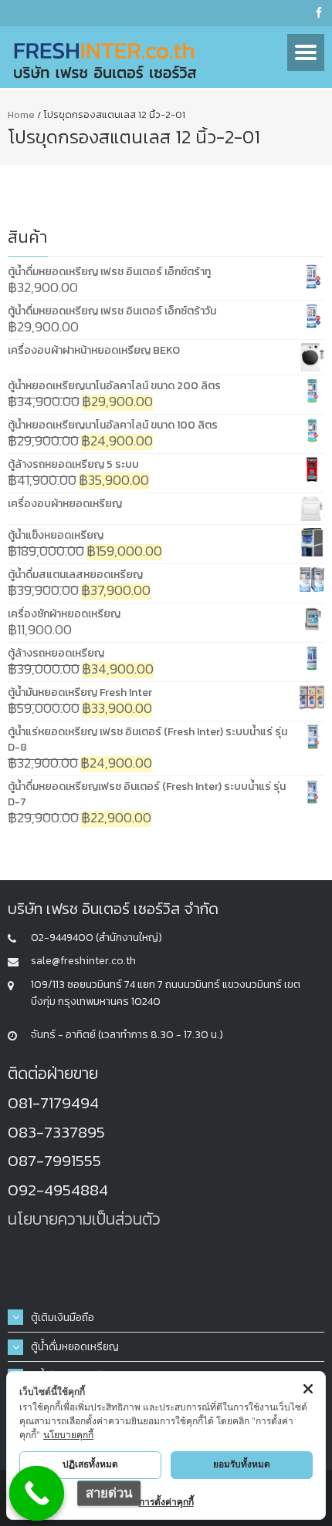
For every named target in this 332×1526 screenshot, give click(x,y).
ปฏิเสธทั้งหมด (90, 1464)
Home (21, 114)
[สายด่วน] (37, 1493)
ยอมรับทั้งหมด (241, 1464)
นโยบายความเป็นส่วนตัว (84, 1219)
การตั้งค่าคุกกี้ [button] (166, 1502)
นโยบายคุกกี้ (68, 1434)
